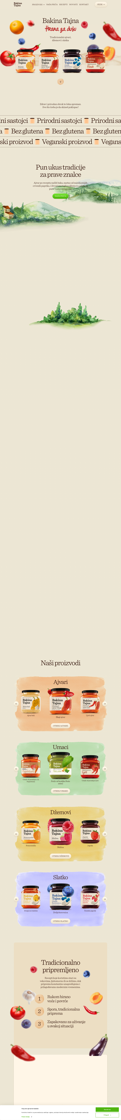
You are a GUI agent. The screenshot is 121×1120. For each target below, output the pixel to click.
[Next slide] (104, 703)
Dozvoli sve (107, 1109)
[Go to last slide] (16, 703)
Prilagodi (106, 1115)
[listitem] (31, 703)
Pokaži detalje (26, 1116)
